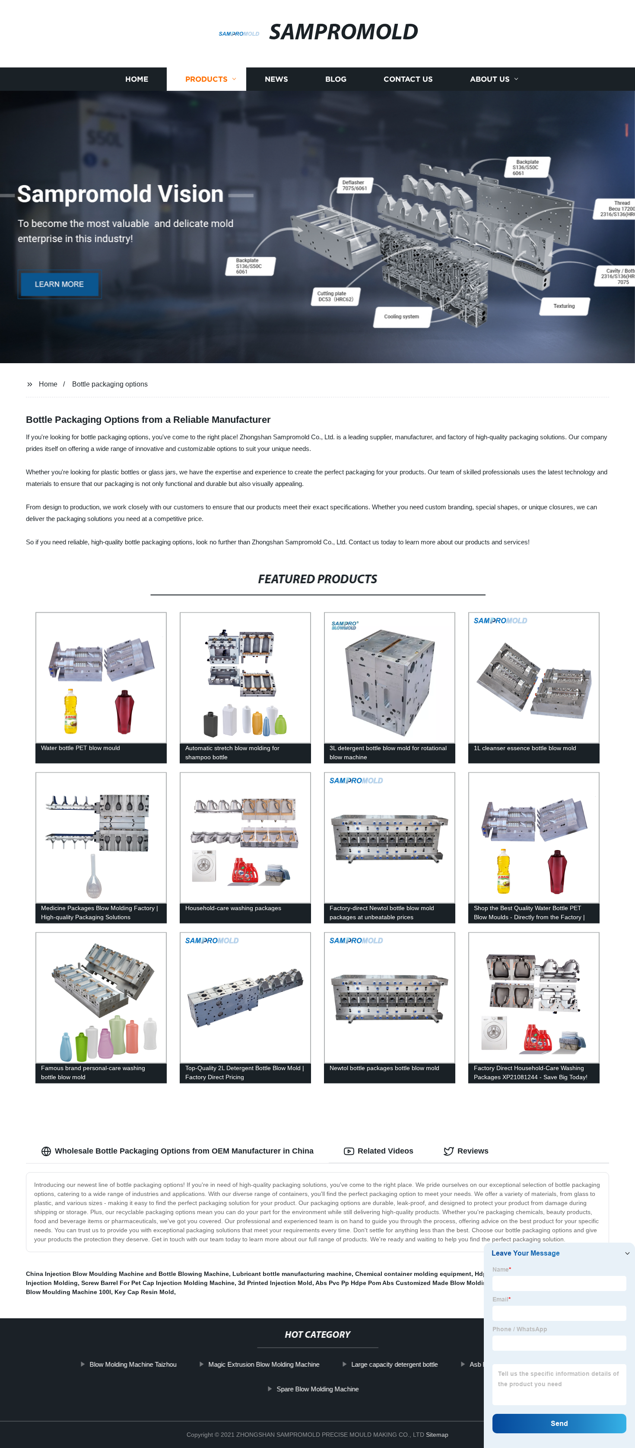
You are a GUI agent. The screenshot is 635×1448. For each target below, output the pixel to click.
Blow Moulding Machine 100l (68, 1291)
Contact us (408, 79)
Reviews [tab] (473, 1151)
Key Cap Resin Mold (144, 1291)
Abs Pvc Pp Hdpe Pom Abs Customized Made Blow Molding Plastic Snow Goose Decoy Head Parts (460, 1282)
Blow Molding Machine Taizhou (132, 1364)
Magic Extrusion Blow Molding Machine (263, 1364)
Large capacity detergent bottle (394, 1364)
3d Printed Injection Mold (275, 1282)
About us (490, 79)
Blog (335, 79)
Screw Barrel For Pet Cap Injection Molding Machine (158, 1282)
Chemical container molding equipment (413, 1273)
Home (136, 79)
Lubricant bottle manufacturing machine (292, 1273)
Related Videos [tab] (385, 1151)
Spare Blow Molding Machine (317, 1389)
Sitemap (437, 1434)
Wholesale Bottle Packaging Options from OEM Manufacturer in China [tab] (184, 1151)
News (276, 79)
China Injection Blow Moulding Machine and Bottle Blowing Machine (127, 1273)
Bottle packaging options (110, 384)
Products (206, 79)
